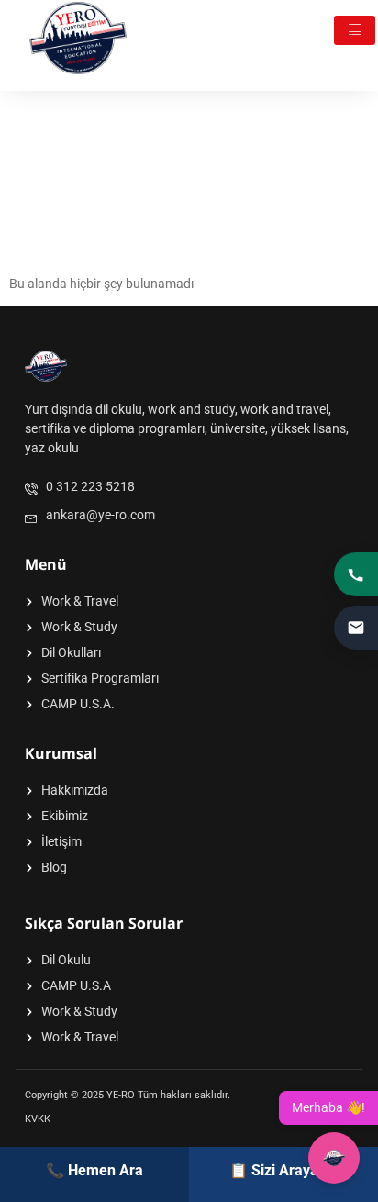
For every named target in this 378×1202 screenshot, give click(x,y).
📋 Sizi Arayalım (284, 1170)
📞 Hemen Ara (94, 1170)
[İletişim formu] (356, 628)
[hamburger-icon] (354, 30)
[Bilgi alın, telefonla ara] (356, 574)
